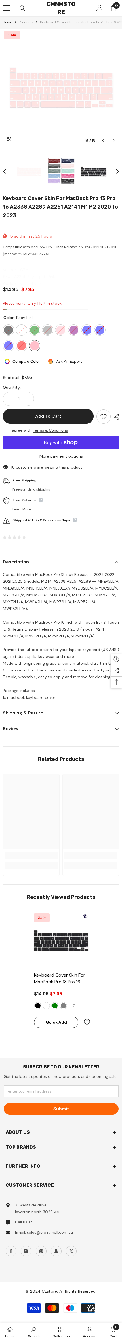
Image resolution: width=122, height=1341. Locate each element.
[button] (103, 140)
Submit (61, 1109)
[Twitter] (71, 1251)
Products (26, 22)
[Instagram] (26, 1251)
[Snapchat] (56, 1251)
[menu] (6, 8)
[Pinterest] (41, 1251)
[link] (31, 855)
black (37, 1005)
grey (63, 1005)
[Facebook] (11, 1251)
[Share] (115, 417)
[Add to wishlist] (103, 416)
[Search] (22, 8)
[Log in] (99, 8)
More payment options (61, 456)
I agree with (20, 430)
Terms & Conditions (50, 430)
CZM (24, 269)
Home (7, 22)
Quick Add (56, 1022)
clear (46, 1005)
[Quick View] (85, 916)
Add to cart (48, 416)
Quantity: (12, 387)
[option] (61, 87)
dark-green (54, 1005)
